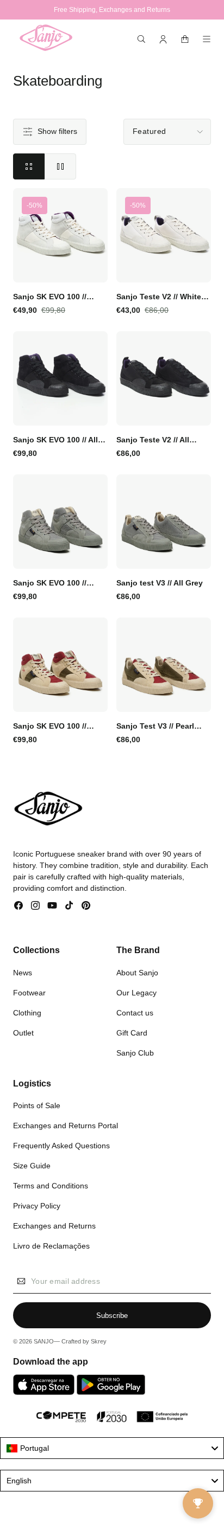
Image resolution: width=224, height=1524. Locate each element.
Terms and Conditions (50, 1185)
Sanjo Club (135, 1053)
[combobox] (112, 1448)
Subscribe (112, 1315)
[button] (141, 39)
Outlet (23, 1032)
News (22, 972)
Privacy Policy (36, 1205)
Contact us (134, 1012)
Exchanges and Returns (54, 1225)
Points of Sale (36, 1105)
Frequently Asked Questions (61, 1145)
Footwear (29, 992)
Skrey (99, 1341)
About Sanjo (137, 972)
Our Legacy (136, 992)
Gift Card (131, 1032)
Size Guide (32, 1165)
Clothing (27, 1012)
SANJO (44, 1341)
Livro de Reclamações (51, 1246)
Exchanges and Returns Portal (65, 1125)
